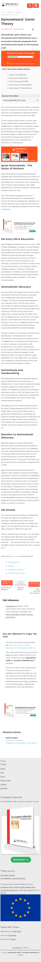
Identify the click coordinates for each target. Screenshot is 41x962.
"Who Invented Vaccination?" (35, 591)
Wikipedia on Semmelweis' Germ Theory (21, 743)
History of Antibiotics (17, 75)
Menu (36, 5)
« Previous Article (6, 582)
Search (30, 5)
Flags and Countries (15, 570)
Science (11, 566)
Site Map (3, 788)
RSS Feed (17, 931)
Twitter (13, 939)
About (2, 769)
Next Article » (34, 584)
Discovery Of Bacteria (18, 78)
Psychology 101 (14, 562)
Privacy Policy (5, 780)
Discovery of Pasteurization (20, 85)
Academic (10, 12)
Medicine (18, 12)
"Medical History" (20, 589)
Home (3, 12)
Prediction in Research (14, 740)
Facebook (12, 935)
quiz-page (16, 556)
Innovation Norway (7, 875)
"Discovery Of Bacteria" (6, 589)
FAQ (2, 773)
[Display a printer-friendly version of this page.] (33, 29)
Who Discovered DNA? (19, 81)
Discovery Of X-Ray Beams (20, 88)
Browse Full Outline (10, 96)
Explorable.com (7, 29)
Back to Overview (20, 582)
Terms (2, 777)
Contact (3, 784)
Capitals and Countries (16, 573)
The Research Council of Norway (12, 878)
